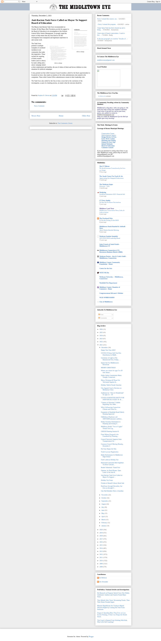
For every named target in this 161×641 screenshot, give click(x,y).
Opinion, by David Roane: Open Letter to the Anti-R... (111, 471)
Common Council (107, 147)
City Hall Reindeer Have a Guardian (112, 491)
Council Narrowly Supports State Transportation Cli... (111, 440)
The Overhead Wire (106, 218)
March (103, 519)
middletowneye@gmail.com (106, 60)
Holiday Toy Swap (107, 480)
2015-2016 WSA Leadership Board (109, 238)
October (104, 498)
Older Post (86, 116)
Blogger (91, 636)
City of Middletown (105, 302)
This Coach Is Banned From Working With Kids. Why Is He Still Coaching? (112, 621)
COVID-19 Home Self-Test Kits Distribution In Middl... (111, 354)
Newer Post (35, 116)
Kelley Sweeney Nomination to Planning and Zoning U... (110, 422)
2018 (101, 536)
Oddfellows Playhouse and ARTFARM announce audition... (112, 418)
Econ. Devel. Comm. (108, 139)
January (104, 526)
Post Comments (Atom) (65, 123)
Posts (101, 314)
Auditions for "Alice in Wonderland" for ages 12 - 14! (112, 394)
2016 (101, 542)
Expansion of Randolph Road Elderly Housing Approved (112, 413)
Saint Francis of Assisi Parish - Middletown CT (109, 245)
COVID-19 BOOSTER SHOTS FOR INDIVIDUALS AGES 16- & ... (112, 398)
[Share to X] (70, 96)
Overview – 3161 (104, 186)
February (104, 522)
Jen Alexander (103, 582)
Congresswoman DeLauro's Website (111, 293)
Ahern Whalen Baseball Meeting (109, 230)
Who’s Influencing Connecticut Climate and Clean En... (110, 408)
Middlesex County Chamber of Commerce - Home (109, 288)
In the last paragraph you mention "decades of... (112, 39)
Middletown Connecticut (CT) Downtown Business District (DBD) (111, 251)
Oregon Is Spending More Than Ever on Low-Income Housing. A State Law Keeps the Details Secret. (112, 614)
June (103, 510)
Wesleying (102, 192)
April (103, 516)
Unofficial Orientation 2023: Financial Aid (112, 194)
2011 (101, 557)
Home (61, 116)
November (104, 495)
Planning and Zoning (109, 140)
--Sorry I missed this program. (106, 24)
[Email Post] (62, 95)
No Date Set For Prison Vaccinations (110, 202)
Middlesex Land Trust (106, 208)
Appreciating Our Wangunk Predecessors (111, 178)
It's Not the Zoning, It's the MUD (109, 220)
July (102, 507)
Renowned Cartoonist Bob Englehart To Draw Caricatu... (112, 463)
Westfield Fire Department (108, 283)
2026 (101, 329)
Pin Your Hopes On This (108, 449)
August (103, 504)
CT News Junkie (104, 200)
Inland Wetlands (107, 144)
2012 (101, 554)
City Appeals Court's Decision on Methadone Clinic (111, 389)
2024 (101, 335)
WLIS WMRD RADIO (106, 297)
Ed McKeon (103, 578)
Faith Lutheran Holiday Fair (110, 460)
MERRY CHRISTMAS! (108, 367)
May (103, 513)
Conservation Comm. (108, 133)
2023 (101, 338)
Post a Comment (39, 106)
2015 (101, 545)
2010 (101, 560)
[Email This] (66, 96)
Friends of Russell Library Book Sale (112, 483)
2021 (101, 345)
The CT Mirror (104, 166)
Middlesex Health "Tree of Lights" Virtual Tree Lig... (112, 427)
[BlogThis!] (68, 96)
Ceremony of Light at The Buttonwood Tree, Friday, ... (110, 359)
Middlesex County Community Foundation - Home (109, 263)
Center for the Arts (105, 268)
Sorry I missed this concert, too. (107, 19)
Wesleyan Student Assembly (108, 236)
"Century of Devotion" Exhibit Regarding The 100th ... (110, 403)
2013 (101, 551)
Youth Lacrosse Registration (109, 452)
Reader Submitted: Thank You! (110, 467)
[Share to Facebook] (72, 96)
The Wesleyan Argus (106, 184)
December (104, 347)
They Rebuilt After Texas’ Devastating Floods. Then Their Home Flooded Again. (113, 601)
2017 (101, 539)
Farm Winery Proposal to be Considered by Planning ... (110, 435)
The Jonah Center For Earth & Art (111, 176)
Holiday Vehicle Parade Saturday (111, 385)
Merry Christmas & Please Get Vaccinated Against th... (110, 381)
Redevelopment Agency (109, 135)
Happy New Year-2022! (108, 350)
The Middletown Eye (102, 96)
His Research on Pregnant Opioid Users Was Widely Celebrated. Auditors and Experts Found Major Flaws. (113, 595)
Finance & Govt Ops (108, 142)
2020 (101, 530)
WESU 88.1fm (104, 273)
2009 (101, 564)
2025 (101, 332)
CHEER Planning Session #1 (110, 431)
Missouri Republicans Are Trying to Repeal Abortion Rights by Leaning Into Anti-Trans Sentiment (111, 607)
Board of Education (108, 146)
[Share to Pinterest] (74, 96)
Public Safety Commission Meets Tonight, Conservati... (111, 376)
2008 (101, 567)
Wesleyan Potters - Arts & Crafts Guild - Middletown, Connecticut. (112, 257)
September (104, 501)
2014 (101, 548)
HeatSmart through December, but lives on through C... (111, 487)
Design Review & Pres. (109, 137)
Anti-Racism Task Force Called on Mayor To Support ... (111, 476)
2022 (101, 342)
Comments (103, 318)
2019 (101, 533)
